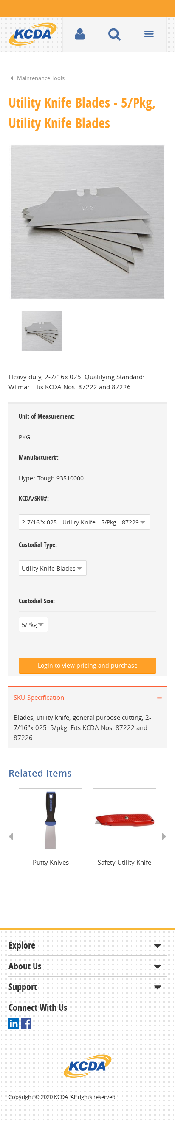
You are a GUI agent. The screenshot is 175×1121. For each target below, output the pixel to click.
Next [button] (161, 844)
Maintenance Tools (41, 78)
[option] (87, 222)
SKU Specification (39, 697)
